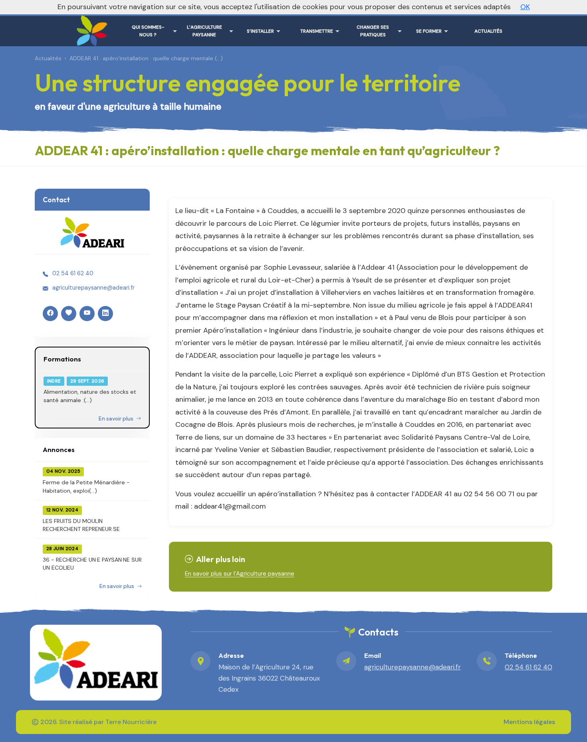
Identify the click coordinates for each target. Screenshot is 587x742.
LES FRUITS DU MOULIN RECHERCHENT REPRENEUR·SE (81, 525)
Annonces (59, 449)
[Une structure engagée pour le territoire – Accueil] (90, 28)
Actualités (48, 58)
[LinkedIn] (105, 313)
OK (525, 7)
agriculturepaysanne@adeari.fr (93, 287)
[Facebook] (50, 313)
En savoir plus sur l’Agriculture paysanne (239, 574)
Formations (62, 359)
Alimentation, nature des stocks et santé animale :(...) (90, 395)
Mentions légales (529, 722)
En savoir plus (117, 418)
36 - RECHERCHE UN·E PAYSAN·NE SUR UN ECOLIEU (92, 563)
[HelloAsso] (68, 313)
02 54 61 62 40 (72, 273)
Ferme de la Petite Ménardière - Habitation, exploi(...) (86, 486)
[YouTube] (87, 313)
